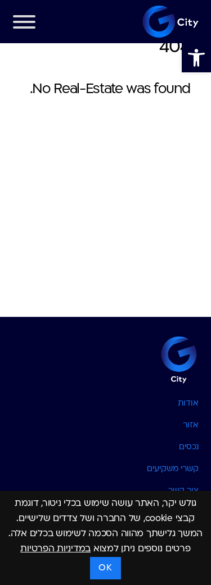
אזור (191, 425)
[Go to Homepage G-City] (106, 359)
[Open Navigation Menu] (24, 24)
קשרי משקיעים (173, 469)
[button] (196, 57)
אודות (188, 403)
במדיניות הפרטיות (55, 549)
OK (105, 568)
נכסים (189, 447)
